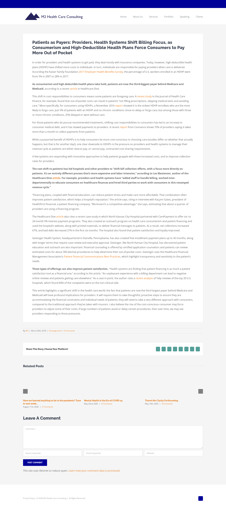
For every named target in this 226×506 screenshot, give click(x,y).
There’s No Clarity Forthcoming (161, 400)
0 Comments (69, 330)
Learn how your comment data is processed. (94, 470)
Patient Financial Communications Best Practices (92, 256)
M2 (27, 330)
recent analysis (144, 278)
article (73, 88)
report (119, 105)
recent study (144, 96)
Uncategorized (55, 330)
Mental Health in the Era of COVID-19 (103, 400)
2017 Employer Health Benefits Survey (101, 71)
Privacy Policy (29, 498)
